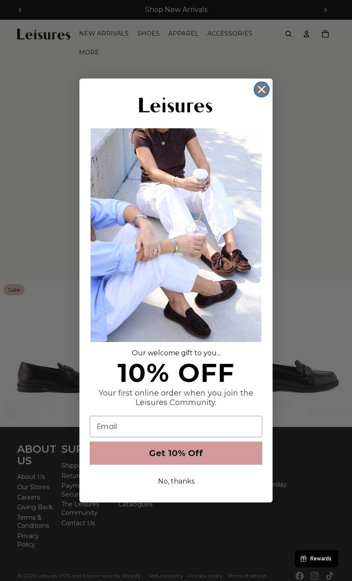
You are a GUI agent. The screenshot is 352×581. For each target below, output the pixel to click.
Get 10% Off (176, 453)
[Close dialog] (261, 89)
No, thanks (176, 481)
